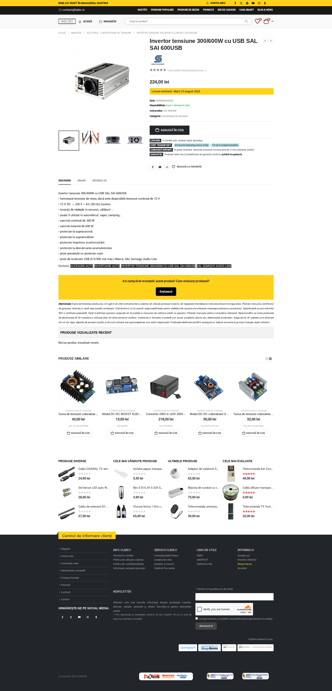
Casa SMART (246, 9)
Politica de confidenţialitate (128, 564)
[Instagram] (258, 3)
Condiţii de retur (163, 559)
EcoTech (66, 592)
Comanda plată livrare (166, 555)
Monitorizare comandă (73, 570)
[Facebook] (235, 3)
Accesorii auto (81, 266)
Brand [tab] (82, 180)
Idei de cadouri (227, 9)
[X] (241, 3)
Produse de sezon (188, 9)
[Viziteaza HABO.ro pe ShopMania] (209, 647)
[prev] (265, 41)
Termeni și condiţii (123, 555)
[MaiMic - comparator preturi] (255, 647)
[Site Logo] (67, 21)
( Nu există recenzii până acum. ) (187, 70)
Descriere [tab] (64, 180)
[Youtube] (253, 3)
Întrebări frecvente (164, 568)
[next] (271, 41)
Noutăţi (142, 9)
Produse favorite (70, 577)
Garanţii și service (164, 564)
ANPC (200, 555)
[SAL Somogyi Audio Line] (158, 59)
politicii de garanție (232, 154)
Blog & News (265, 9)
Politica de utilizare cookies (128, 559)
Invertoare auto (107, 266)
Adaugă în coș (172, 130)
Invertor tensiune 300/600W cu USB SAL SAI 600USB (158, 266)
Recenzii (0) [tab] (99, 180)
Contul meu (67, 556)
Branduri (242, 568)
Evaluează (166, 291)
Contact (65, 599)
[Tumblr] (264, 3)
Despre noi (244, 555)
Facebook (153, 167)
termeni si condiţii (262, 618)
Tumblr (96, 617)
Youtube (79, 617)
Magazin (110, 21)
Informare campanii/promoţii (129, 568)
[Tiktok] (270, 3)
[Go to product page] (78, 387)
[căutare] (246, 21)
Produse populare (162, 9)
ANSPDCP (202, 559)
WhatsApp (167, 167)
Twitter (70, 617)
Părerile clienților (247, 559)
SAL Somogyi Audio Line (214, 266)
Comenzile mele (69, 563)
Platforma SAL (205, 564)
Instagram (87, 617)
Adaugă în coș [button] (80, 433)
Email (160, 167)
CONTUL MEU (217, 3)
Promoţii (208, 9)
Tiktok (104, 617)
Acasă (87, 21)
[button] (59, 83)
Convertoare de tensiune (174, 116)
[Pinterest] (247, 3)
